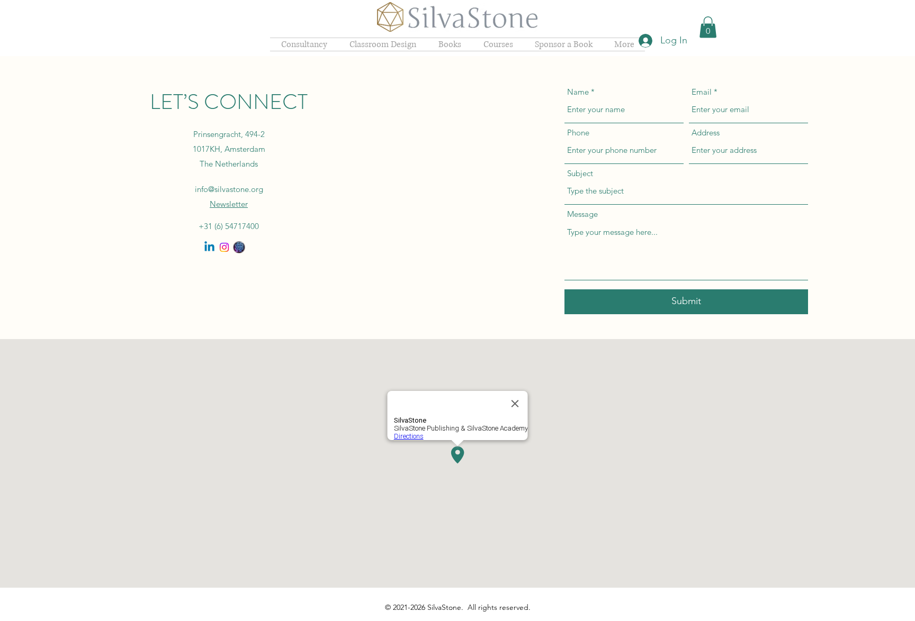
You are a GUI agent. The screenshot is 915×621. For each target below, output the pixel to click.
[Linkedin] (209, 247)
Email (702, 92)
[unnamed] (239, 247)
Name (578, 92)
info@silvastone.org (229, 189)
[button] (708, 27)
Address (706, 132)
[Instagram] (224, 247)
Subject (580, 173)
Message (582, 214)
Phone (578, 132)
